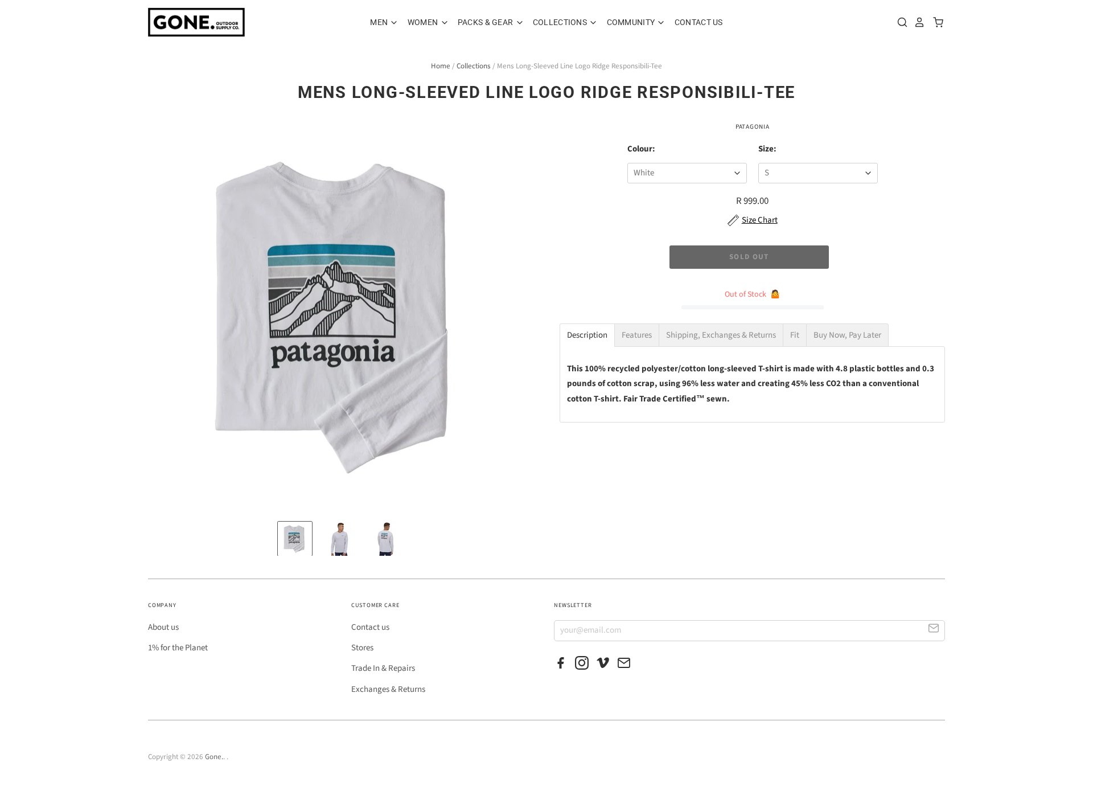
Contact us (370, 627)
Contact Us (699, 22)
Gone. (214, 757)
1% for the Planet (178, 648)
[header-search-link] (899, 22)
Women (424, 22)
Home (440, 66)
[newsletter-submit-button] (933, 630)
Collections (561, 22)
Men (379, 22)
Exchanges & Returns (388, 689)
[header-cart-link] (935, 22)
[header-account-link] (916, 22)
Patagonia (752, 127)
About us (163, 627)
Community (632, 22)
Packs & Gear (486, 22)
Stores (362, 648)
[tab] (587, 335)
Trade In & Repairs (383, 668)
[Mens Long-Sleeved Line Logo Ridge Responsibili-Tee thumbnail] (295, 539)
